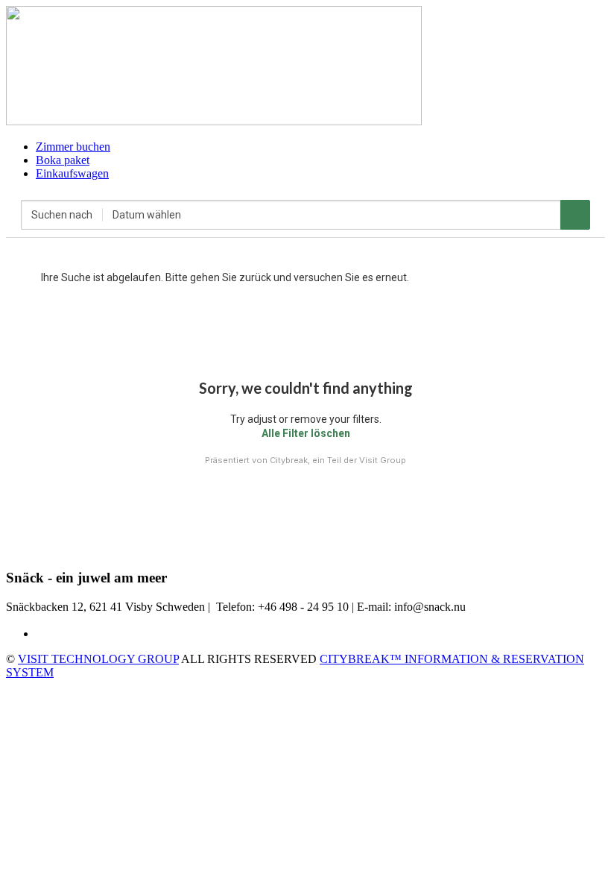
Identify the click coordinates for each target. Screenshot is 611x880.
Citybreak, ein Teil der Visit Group (338, 460)
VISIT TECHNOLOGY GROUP (98, 659)
